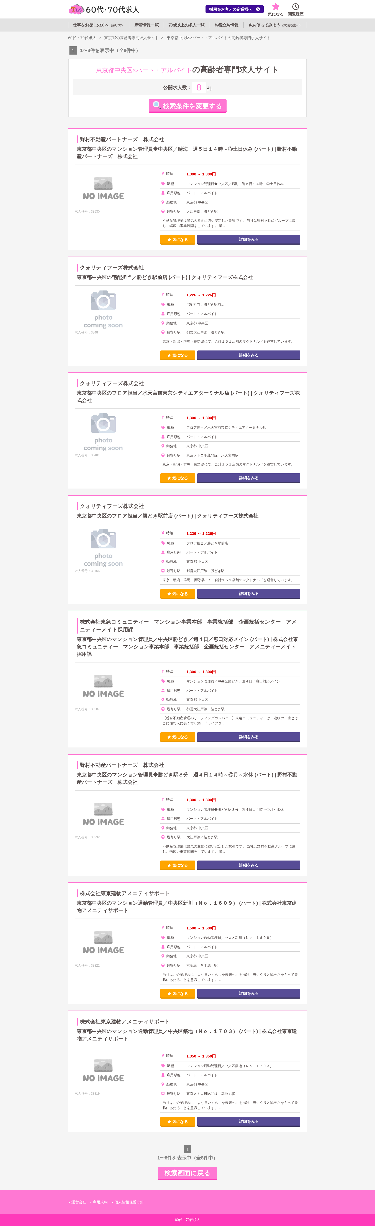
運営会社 (78, 1202)
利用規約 (100, 1202)
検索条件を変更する (192, 106)
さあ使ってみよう (275, 25)
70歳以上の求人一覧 (186, 25)
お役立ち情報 (226, 25)
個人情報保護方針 (129, 1202)
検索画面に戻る (187, 1172)
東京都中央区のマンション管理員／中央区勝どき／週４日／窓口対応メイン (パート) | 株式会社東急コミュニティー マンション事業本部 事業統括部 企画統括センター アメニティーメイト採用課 (187, 647)
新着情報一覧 (146, 25)
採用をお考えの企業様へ (232, 9)
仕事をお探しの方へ (99, 25)
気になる (276, 14)
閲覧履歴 (296, 14)
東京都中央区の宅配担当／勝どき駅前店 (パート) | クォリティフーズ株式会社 (165, 277)
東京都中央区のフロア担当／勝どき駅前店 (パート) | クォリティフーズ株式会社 (167, 516)
